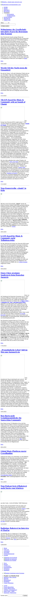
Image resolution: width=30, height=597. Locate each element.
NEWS (6, 8)
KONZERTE (10, 14)
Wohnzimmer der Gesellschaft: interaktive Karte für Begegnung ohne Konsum (14, 31)
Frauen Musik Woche (9, 588)
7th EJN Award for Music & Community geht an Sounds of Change (13, 102)
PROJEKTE (7, 18)
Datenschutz (13, 592)
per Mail (3, 521)
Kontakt (6, 555)
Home (5, 548)
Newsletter (6, 552)
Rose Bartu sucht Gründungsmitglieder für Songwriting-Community (11, 418)
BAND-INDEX (8, 17)
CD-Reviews (7, 566)
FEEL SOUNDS (14, 161)
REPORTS (7, 10)
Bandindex (6, 570)
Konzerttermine (8, 567)
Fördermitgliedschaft (9, 553)
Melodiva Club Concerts (10, 577)
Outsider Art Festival (12, 173)
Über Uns (6, 549)
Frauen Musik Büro (9, 587)
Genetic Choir (21, 167)
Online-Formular (23, 262)
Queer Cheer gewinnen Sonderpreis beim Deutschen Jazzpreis (12, 275)
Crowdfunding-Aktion (6, 475)
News (5, 563)
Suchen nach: (4, 595)
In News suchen (5, 26)
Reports (6, 564)
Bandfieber (6, 581)
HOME (6, 7)
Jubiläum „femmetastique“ (10, 590)
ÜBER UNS (7, 20)
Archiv (5, 585)
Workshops (7, 568)
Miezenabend (7, 580)
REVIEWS (7, 11)
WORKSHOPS (11, 15)
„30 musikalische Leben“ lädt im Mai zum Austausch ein (14, 351)
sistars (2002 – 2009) (9, 591)
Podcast (24, 508)
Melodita (6, 578)
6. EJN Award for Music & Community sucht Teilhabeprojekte (12, 238)
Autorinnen (7, 551)
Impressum (6, 592)
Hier (15, 539)
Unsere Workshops (8, 583)
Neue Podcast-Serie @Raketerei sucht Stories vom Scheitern (14, 487)
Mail (25, 58)
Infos (2, 61)
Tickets (13, 226)
